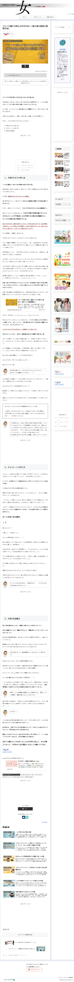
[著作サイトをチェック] (23, 817)
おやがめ (62, 49)
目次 (23, 162)
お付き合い (28, 774)
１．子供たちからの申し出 (26, 165)
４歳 (23, 774)
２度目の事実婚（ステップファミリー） (12, 774)
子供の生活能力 (17, 777)
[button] (25, 66)
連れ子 (32, 777)
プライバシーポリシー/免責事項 (65, 977)
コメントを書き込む (25, 935)
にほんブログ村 (7, 752)
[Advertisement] (25, 90)
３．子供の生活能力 (24, 170)
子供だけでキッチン (8, 777)
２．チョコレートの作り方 (26, 168)
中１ (41, 774)
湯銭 (27, 777)
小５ (23, 777)
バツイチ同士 (35, 774)
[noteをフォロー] (27, 817)
